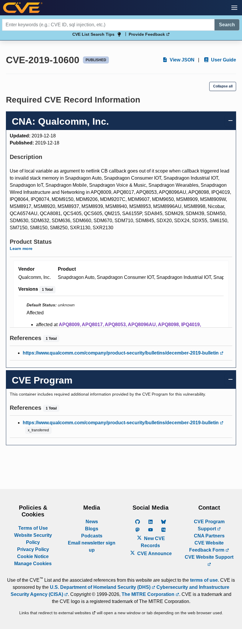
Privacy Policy (33, 549)
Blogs (91, 528)
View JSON (181, 59)
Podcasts (91, 535)
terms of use (204, 580)
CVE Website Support (209, 557)
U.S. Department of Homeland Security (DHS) (101, 587)
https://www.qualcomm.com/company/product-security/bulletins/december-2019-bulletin (121, 352)
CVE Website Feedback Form (207, 546)
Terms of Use (33, 528)
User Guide (223, 59)
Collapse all (223, 86)
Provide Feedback (147, 34)
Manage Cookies (33, 563)
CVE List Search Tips (93, 34)
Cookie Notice (33, 556)
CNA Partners (209, 535)
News (92, 521)
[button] (234, 8)
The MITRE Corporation (149, 594)
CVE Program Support (209, 525)
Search (227, 24)
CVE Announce (154, 553)
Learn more (21, 248)
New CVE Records (153, 542)
